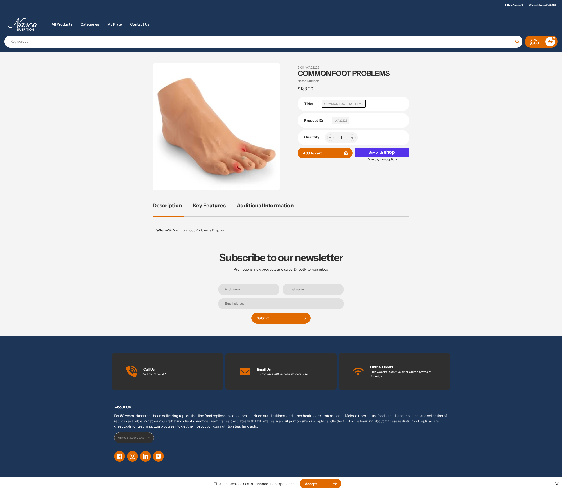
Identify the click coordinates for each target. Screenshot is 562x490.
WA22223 (341, 120)
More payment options (382, 159)
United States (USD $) (542, 5)
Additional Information (265, 205)
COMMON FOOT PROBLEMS (343, 104)
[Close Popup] (557, 483)
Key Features (209, 205)
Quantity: (312, 137)
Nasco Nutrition (308, 81)
